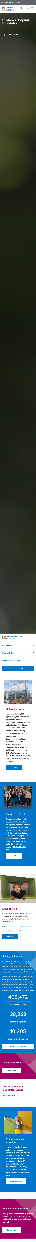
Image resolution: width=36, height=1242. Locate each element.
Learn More (11, 1071)
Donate (19, 668)
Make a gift (6, 926)
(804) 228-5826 (13, 34)
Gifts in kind (23, 931)
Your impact (7, 645)
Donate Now (11, 1230)
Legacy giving (23, 926)
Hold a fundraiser (7, 931)
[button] (21, 8)
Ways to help (7, 653)
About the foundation (11, 661)
